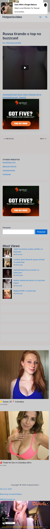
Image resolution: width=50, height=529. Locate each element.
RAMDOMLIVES (9, 163)
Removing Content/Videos (11, 494)
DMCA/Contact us (7, 499)
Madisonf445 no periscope (25, 291)
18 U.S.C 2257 (6, 489)
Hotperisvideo (12, 17)
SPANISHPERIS (9, 171)
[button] (46, 17)
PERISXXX (7, 174)
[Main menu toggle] (40, 17)
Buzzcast (19, 254)
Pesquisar (7, 228)
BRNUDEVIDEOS (9, 167)
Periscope (19, 265)
